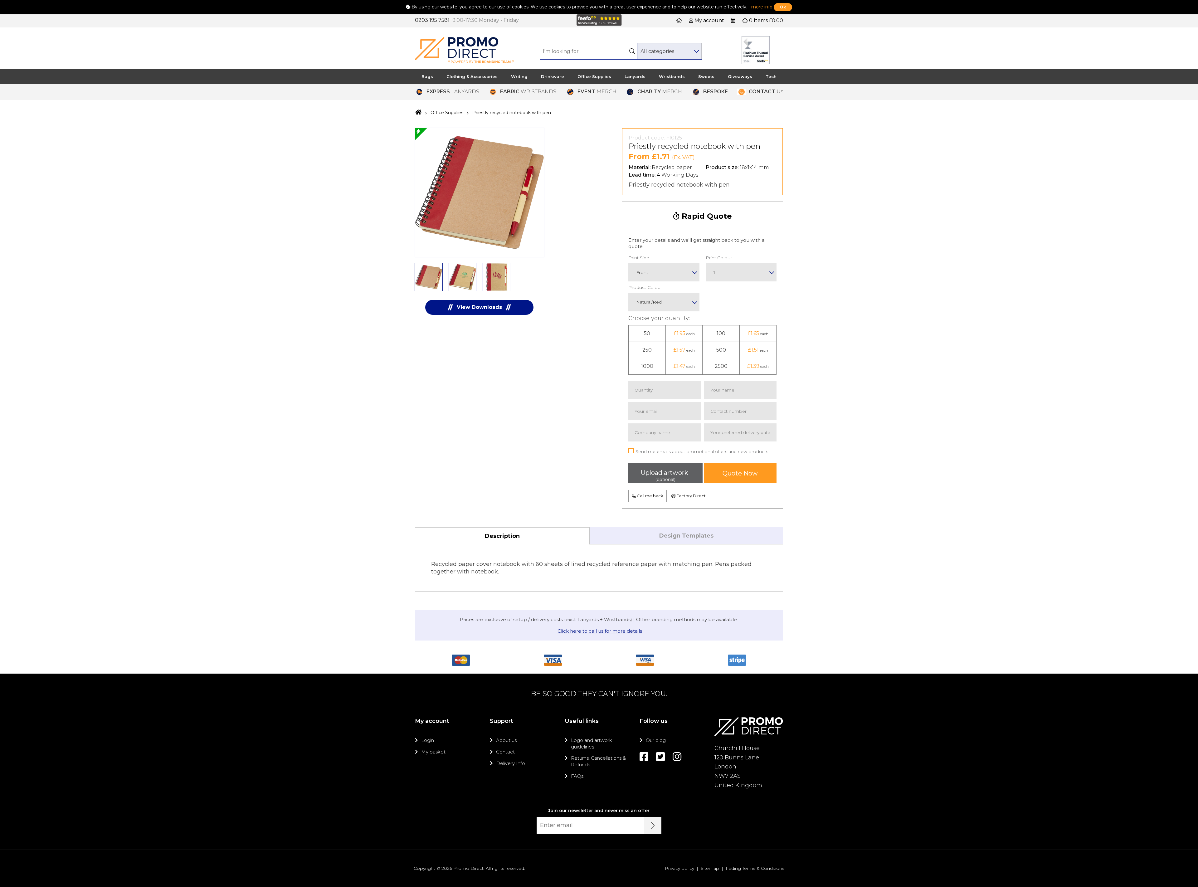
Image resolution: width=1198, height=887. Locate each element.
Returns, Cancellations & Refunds (598, 761)
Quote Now (740, 473)
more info (761, 7)
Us (766, 92)
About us (506, 740)
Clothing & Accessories (472, 76)
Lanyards (635, 76)
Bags (427, 76)
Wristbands (672, 76)
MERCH (596, 92)
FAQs (577, 776)
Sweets (706, 76)
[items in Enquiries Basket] (734, 20)
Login (427, 740)
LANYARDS (452, 92)
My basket (433, 752)
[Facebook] (644, 757)
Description (502, 536)
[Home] (679, 20)
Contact (505, 752)
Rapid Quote (705, 216)
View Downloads (479, 307)
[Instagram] (677, 757)
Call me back (649, 495)
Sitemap (710, 868)
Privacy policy (679, 868)
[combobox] (669, 51)
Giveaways (740, 76)
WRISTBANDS (528, 92)
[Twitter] (660, 757)
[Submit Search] (632, 51)
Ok (783, 7)
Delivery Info (510, 763)
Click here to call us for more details (600, 631)
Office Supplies (594, 76)
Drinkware (552, 76)
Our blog (656, 740)
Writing (519, 76)
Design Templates (686, 535)
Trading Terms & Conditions (754, 868)
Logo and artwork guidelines (591, 743)
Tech (771, 76)
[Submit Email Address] (652, 825)
